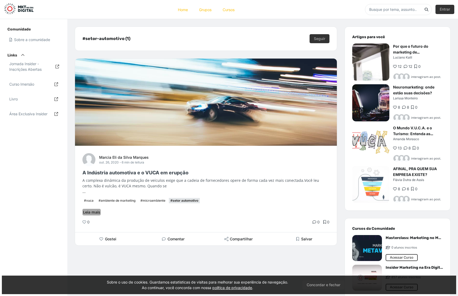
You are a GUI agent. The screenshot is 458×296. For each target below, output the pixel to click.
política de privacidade (232, 287)
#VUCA (89, 200)
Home (183, 9)
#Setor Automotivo (184, 200)
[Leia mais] (370, 62)
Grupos (205, 9)
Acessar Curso (401, 257)
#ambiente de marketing (117, 200)
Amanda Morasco (406, 139)
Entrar (445, 9)
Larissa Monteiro (405, 98)
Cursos (229, 9)
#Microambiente (152, 200)
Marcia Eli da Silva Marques (124, 157)
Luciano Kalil (402, 57)
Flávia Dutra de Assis (408, 180)
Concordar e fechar (323, 284)
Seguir (319, 38)
